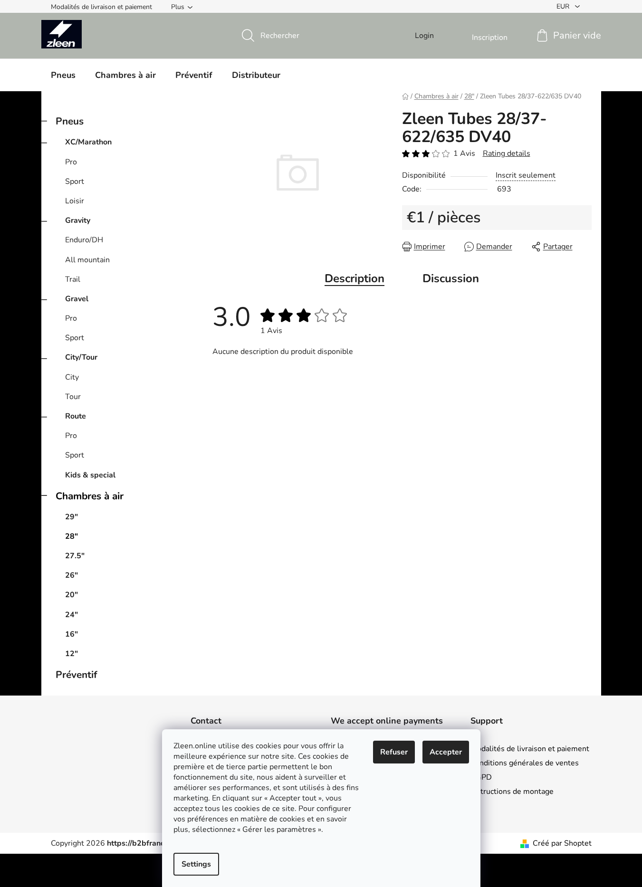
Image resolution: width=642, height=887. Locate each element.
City (72, 377)
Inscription (490, 37)
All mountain (87, 260)
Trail (72, 279)
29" (71, 517)
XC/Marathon (88, 142)
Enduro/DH (84, 240)
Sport (74, 181)
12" (71, 654)
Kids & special (90, 475)
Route (75, 416)
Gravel (76, 299)
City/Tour (81, 357)
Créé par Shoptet (562, 843)
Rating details (506, 153)
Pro (71, 162)
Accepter (446, 752)
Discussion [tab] (450, 278)
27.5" (75, 556)
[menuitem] (63, 75)
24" (71, 615)
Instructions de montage (512, 791)
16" (71, 634)
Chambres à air (90, 496)
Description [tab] (354, 278)
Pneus (70, 121)
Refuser (394, 752)
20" (71, 595)
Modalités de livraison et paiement (101, 6)
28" (71, 536)
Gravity (77, 220)
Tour (73, 396)
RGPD (481, 777)
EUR (563, 6)
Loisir (74, 201)
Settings (196, 864)
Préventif (76, 674)
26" (71, 575)
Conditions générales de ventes (524, 763)
